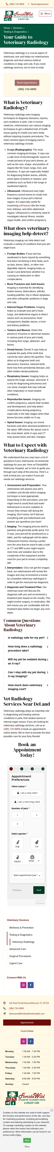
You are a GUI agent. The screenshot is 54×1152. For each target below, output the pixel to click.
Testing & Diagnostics (15, 31)
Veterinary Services (18, 920)
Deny (27, 1146)
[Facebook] (31, 985)
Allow (27, 1140)
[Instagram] (23, 985)
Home (7, 28)
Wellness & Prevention (21, 927)
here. (18, 1135)
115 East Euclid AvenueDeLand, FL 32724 (29, 1003)
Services (17, 28)
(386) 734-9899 (27, 89)
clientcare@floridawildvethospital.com (27, 1013)
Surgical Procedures (20, 956)
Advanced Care (17, 949)
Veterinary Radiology (23, 942)
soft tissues (25, 205)
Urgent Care (15, 963)
